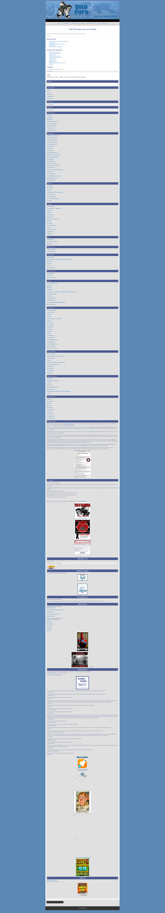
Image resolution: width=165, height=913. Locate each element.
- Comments (55, 881)
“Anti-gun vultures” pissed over (55, 46)
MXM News (49, 287)
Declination (49, 210)
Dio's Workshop (50, 150)
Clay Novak (49, 316)
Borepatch (49, 314)
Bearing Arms (49, 119)
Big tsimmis (51, 60)
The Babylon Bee (50, 409)
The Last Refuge (86, 857)
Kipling (82, 23)
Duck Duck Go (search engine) (53, 614)
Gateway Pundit (50, 324)
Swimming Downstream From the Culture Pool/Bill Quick (59, 391)
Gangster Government (54, 57)
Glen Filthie (49, 621)
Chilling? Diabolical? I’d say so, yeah (56, 44)
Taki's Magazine (50, 368)
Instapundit (49, 190)
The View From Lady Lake (52, 348)
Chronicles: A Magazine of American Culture (56, 362)
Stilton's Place (50, 407)
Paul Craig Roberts (51, 194)
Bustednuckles (50, 148)
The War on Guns (50, 127)
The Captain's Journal (51, 125)
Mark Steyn (49, 221)
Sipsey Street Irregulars (52, 123)
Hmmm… (51, 58)
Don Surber (49, 320)
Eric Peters (49, 263)
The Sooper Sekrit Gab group (53, 619)
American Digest (50, 206)
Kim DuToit (49, 275)
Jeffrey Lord (49, 212)
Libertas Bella (50, 327)
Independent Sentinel (51, 249)
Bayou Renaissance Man (52, 144)
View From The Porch (51, 130)
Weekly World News (51, 251)
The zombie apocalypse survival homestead (56, 302)
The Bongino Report (51, 300)
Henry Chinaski (83, 501)
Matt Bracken (50, 384)
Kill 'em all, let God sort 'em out (55, 62)
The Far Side (49, 411)
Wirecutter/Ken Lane (51, 180)
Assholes (51, 61)
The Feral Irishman (51, 267)
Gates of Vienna (50, 322)
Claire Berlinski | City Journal (53, 364)
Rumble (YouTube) (51, 616)
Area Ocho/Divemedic (51, 310)
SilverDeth (49, 630)
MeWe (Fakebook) (50, 607)
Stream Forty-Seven (51, 389)
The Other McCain (51, 341)
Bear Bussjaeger (50, 117)
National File (49, 289)
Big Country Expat (50, 146)
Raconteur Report (50, 167)
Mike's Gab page (50, 611)
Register (48, 90)
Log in (48, 92)
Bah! (50, 64)
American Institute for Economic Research (56, 356)
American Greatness (51, 353)
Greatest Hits (66, 23)
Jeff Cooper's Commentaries (53, 121)
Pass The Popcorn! (53, 56)
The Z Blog (49, 200)
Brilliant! (51, 54)
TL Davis (49, 227)
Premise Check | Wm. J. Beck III (53, 165)
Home (98, 23)
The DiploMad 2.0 (50, 335)
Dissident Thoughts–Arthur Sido (53, 154)
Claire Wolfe (50, 673)
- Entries (55, 880)
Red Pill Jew (49, 331)
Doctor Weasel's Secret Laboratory (54, 318)
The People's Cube (51, 416)
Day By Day (49, 399)
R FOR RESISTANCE (51, 298)
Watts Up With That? (51, 304)
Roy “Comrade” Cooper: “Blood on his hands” (58, 41)
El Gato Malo (49, 261)
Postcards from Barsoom (52, 163)
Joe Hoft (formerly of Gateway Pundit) (55, 192)
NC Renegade (50, 329)
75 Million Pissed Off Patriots (53, 135)
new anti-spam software (90, 431)
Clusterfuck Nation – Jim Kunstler (54, 208)
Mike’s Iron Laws (90, 23)
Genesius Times (50, 401)
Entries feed (49, 94)
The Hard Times (50, 413)
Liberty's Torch (50, 216)
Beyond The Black (51, 312)
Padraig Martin (50, 623)
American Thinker (50, 358)
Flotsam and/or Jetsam (54, 53)
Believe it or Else (52, 52)
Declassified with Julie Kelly (53, 380)
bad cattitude (49, 378)
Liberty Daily (49, 285)
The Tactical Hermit (51, 173)
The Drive (49, 265)
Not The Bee (49, 296)
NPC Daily (49, 405)
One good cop (52, 42)
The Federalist (50, 372)
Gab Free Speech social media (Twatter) (55, 609)
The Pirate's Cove (50, 171)
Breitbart (49, 360)
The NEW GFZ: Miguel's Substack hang (55, 169)
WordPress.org (50, 98)
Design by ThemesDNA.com (82, 911)
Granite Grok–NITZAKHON (52, 156)
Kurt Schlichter (50, 214)
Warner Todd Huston (51, 229)
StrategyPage (49, 243)
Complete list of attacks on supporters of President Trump (59, 259)
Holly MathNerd (50, 159)
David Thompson (50, 273)
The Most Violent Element (52, 339)
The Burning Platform (51, 225)
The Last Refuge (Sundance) (53, 198)
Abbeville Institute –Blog (52, 137)
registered (69, 423)
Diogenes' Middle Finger (52, 152)
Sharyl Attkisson (50, 366)
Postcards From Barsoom (52, 387)
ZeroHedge (49, 233)
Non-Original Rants (51, 161)
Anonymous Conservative (52, 142)
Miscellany (105, 23)
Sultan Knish (49, 223)
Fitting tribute (52, 45)
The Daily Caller (50, 370)
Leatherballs (75, 23)
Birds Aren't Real (50, 257)
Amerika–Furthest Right (52, 139)
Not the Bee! (49, 403)
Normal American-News (52, 293)
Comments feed (50, 96)
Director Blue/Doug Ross (52, 283)
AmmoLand (49, 115)
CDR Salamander (50, 239)
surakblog (49, 333)
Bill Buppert (49, 628)
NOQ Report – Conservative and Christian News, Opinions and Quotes (61, 291)
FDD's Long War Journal (52, 241)
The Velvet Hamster (51, 418)
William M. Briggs (50, 231)
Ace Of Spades (50, 185)
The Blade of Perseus (51, 196)
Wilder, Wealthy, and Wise (52, 178)
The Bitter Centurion (51, 277)
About (58, 23)
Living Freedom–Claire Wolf (53, 219)
